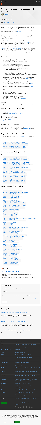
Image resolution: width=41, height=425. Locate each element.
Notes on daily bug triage (7, 120)
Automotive (17, 398)
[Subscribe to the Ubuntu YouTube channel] (26, 407)
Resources (32, 402)
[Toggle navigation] (39, 4)
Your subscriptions (18, 385)
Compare (25, 375)
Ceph (2, 344)
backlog (10, 119)
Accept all (17, 421)
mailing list (19, 31)
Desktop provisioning (29, 389)
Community (27, 354)
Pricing (30, 385)
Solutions (3, 392)
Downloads (3, 383)
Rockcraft (26, 380)
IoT (2, 357)
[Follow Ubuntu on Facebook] (18, 407)
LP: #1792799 (28, 78)
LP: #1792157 (32, 86)
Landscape (3, 375)
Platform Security (18, 371)
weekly (14, 22)
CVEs (16, 372)
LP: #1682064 (31, 81)
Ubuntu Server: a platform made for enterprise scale (16, 312)
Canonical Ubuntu (4, 1)
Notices (19, 372)
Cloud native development (20, 395)
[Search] (36, 1)
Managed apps (17, 349)
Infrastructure (21, 392)
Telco (31, 398)
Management (29, 357)
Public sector (26, 398)
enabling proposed (20, 136)
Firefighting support (18, 387)
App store (16, 357)
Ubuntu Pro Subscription (19, 389)
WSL (23, 383)
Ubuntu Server (9, 22)
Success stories (22, 359)
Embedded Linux (22, 357)
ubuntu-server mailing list (11, 112)
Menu (39, 1)
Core (26, 383)
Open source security (19, 394)
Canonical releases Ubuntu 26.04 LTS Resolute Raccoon (16, 330)
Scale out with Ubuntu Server (11, 271)
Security (2, 371)
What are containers (18, 379)
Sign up (4, 301)
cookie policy (28, 419)
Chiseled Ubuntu (26, 379)
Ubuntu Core (3, 359)
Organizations (17, 362)
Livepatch (27, 371)
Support (19, 341)
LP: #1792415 (32, 83)
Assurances (24, 372)
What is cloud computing (19, 367)
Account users (25, 385)
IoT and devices (26, 394)
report (28, 129)
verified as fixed (24, 137)
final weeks (9, 40)
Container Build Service (19, 380)
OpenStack (3, 341)
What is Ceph (17, 344)
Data (17, 392)
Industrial (22, 398)
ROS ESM (16, 354)
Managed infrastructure (6, 349)
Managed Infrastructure (29, 392)
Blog (29, 402)
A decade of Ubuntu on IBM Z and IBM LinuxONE (15, 321)
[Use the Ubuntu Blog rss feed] (32, 407)
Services (27, 359)
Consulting (27, 344)
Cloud (2, 367)
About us (16, 402)
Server (4, 22)
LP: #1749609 (31, 104)
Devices (35, 389)
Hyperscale (17, 365)
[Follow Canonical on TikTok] (29, 407)
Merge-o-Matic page (27, 128)
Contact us (4, 403)
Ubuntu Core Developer (17, 48)
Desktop (16, 383)
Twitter (9, 19)
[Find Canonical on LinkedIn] (21, 407)
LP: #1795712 (23, 98)
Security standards (33, 371)
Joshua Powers (9, 14)
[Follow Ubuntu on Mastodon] (15, 407)
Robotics (3, 354)
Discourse (34, 385)
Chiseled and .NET (34, 379)
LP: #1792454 (6, 75)
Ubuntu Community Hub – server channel (16, 113)
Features (16, 359)
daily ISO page (26, 42)
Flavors (27, 362)
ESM (23, 371)
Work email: (5, 291)
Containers (3, 379)
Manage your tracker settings (7, 421)
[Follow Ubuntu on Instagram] (24, 407)
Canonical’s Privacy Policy (31, 298)
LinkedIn (11, 19)
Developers (23, 362)
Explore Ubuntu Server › (6, 281)
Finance (34, 398)
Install (16, 341)
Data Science (22, 352)
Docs (31, 344)
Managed (22, 344)
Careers (25, 402)
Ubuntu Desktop (4, 362)
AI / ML (2, 352)
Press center (17, 404)
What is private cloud (29, 367)
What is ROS (21, 354)
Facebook (6, 19)
